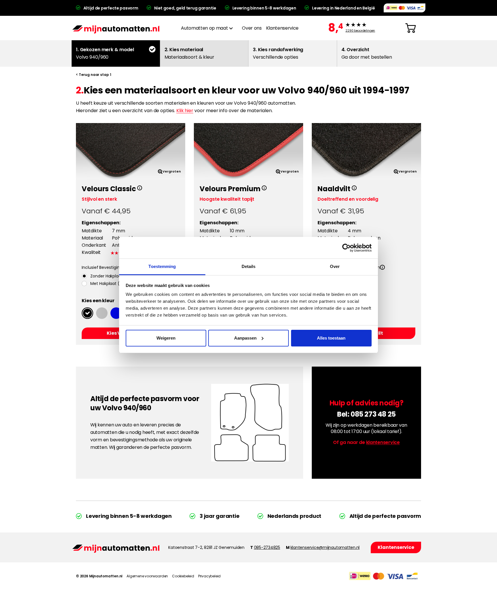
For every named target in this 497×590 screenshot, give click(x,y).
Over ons (251, 28)
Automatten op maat (204, 28)
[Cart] (410, 28)
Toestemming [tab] (162, 266)
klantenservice (383, 442)
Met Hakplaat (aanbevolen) (118, 283)
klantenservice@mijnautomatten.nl (325, 547)
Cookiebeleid (183, 576)
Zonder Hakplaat (106, 276)
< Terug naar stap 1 (93, 74)
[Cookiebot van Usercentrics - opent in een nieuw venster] (346, 248)
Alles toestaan (331, 338)
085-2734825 (267, 547)
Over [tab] (335, 266)
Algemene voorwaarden (147, 576)
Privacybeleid (209, 576)
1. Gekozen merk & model (105, 53)
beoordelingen (360, 30)
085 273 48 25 (373, 414)
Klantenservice (282, 28)
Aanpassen (245, 338)
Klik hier (184, 110)
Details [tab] (249, 266)
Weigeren (165, 338)
